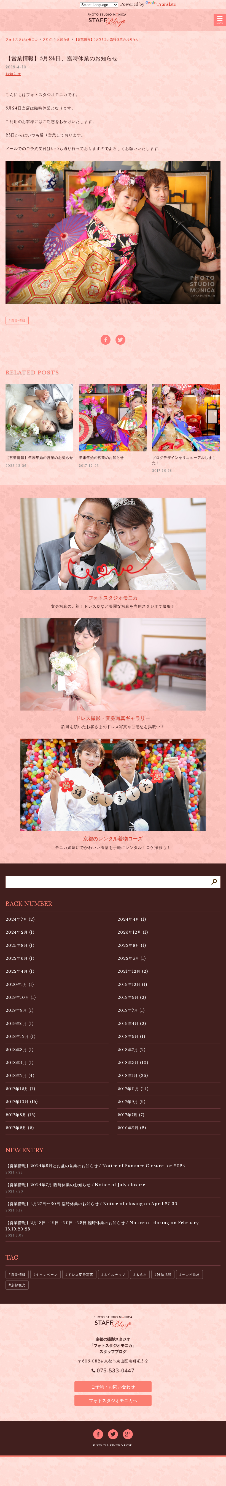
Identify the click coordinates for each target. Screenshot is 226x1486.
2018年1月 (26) (132, 1075)
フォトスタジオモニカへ (113, 1400)
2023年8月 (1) (20, 945)
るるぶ (141, 1275)
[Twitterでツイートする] (120, 340)
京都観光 (18, 1285)
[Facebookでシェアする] (106, 340)
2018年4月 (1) (20, 1062)
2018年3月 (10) (133, 1062)
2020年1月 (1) (20, 984)
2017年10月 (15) (22, 1101)
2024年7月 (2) (20, 919)
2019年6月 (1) (20, 1023)
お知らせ (13, 74)
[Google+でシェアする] (128, 1434)
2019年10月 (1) (21, 997)
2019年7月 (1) (131, 1010)
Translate (166, 4)
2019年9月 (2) (131, 997)
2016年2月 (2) (131, 1127)
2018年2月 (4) (20, 1075)
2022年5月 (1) (131, 958)
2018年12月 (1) (21, 1036)
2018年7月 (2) (131, 1049)
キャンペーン (47, 1275)
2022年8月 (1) (131, 945)
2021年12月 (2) (132, 971)
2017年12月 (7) (20, 1088)
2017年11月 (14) (133, 1088)
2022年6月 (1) (20, 958)
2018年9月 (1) (131, 1036)
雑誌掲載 (164, 1275)
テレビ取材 (191, 1275)
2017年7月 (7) (131, 1114)
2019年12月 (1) (132, 984)
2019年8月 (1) (20, 1010)
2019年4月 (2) (131, 1023)
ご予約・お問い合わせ (113, 1386)
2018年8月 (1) (20, 1049)
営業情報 (18, 321)
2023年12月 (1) (132, 932)
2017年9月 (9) (131, 1101)
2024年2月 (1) (20, 932)
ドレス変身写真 (80, 1275)
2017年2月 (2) (20, 1127)
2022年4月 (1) (20, 971)
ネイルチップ (114, 1275)
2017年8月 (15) (21, 1114)
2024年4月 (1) (131, 919)
